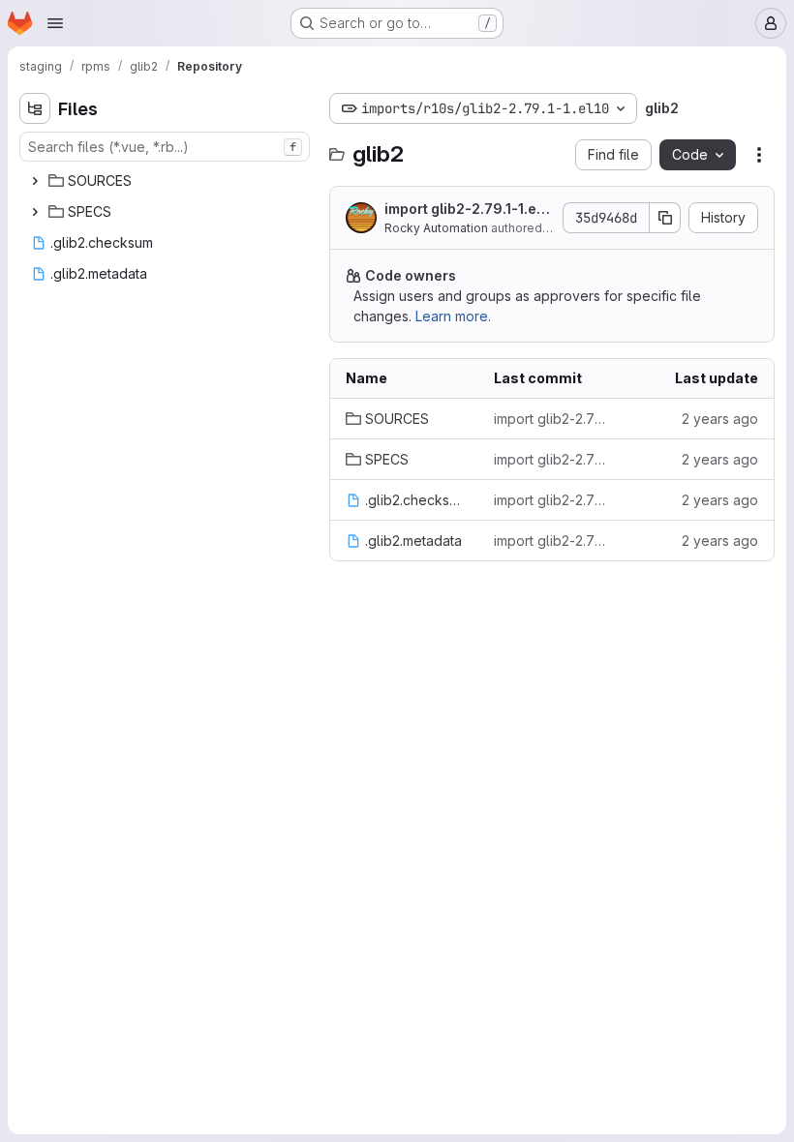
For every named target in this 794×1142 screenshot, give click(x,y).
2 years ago (720, 418)
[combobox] (164, 147)
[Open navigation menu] (55, 23)
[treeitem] (166, 180)
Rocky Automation (436, 228)
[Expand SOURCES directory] (34, 181)
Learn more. (453, 316)
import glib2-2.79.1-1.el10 (465, 209)
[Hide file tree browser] (34, 108)
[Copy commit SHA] (665, 217)
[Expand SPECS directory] (34, 212)
